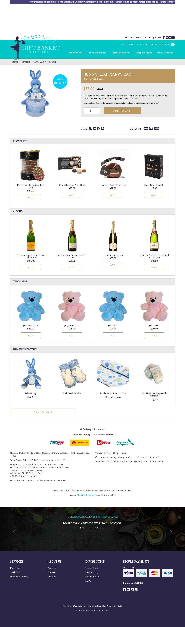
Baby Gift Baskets (121, 52)
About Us (52, 568)
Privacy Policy (91, 572)
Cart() (141, 37)
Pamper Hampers (144, 52)
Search (130, 37)
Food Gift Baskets (98, 52)
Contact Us (53, 572)
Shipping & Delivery (86, 495)
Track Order (15, 572)
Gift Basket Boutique (85, 610)
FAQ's (88, 581)
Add (31, 197)
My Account (156, 37)
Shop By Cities (76, 52)
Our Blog (52, 576)
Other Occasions (165, 52)
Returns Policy (92, 576)
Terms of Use (91, 568)
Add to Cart (122, 110)
